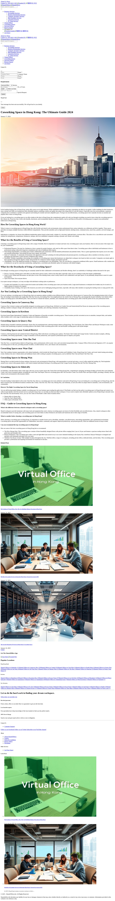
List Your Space (8, 750)
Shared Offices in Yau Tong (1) (83, 688)
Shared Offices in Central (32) (49, 667)
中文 (35, 3)
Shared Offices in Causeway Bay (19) (30, 667)
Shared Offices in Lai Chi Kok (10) (69, 678)
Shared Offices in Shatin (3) (99, 686)
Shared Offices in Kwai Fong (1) (63, 686)
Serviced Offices (9, 26)
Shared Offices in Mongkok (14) (88, 678)
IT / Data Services (13, 21)
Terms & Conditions (10, 740)
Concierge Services (13, 19)
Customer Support (9, 726)
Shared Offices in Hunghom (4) (10, 678)
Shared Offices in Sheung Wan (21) (49, 669)
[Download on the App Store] (4, 657)
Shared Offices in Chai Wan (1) (67, 667)
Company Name (22, 74)
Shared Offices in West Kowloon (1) (77, 679)
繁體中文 (25, 31)
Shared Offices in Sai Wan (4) (10, 669)
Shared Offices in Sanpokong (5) (16, 679)
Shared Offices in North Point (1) (85, 667)
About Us (3, 1)
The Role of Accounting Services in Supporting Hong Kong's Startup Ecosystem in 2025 (20, 576)
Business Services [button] (9, 11)
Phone (20, 76)
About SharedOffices (10, 736)
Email (20, 78)
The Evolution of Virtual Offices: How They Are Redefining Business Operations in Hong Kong (21, 509)
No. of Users (21, 87)
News (8, 1)
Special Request (22, 92)
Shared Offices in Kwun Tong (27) (49, 678)
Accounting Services (14, 13)
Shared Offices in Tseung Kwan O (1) (27, 688)
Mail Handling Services (14, 18)
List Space (7, 33)
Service (15, 85)
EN (24, 3)
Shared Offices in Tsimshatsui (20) (35, 679)
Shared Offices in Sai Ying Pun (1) (29, 669)
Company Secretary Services (16, 16)
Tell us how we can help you (9, 697)
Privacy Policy (8, 741)
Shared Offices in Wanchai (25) (85, 669)
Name (20, 72)
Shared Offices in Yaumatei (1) (96, 679)
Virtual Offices (8, 23)
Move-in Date (12, 89)
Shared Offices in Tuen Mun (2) (65, 688)
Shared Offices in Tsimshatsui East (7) (56, 679)
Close (2, 107)
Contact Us (4, 3)
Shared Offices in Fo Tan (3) (27, 686)
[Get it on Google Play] (12, 657)
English (12, 31)
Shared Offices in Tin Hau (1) (67, 669)
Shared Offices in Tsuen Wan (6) (47, 688)
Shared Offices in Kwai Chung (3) (44, 686)
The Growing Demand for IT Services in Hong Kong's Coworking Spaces (16, 644)
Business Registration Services (16, 15)
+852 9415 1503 (12, 3)
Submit (3, 94)
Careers (6, 738)
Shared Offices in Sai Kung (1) (82, 686)
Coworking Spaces (9, 24)
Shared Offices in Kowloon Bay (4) (29, 678)
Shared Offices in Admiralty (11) (10, 667)
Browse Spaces (8, 27)
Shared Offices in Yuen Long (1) (101, 688)
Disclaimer (7, 743)
